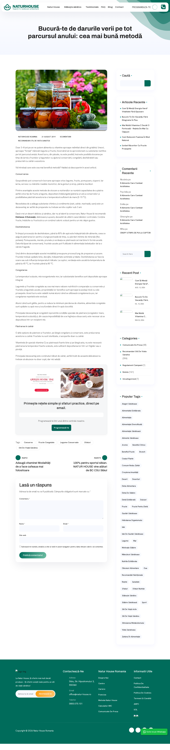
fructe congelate (46, 442)
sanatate (135, 582)
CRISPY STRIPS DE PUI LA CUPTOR (135, 232)
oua (145, 568)
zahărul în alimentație (131, 636)
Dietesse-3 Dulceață (25, 217)
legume (125, 541)
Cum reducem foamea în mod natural (136, 139)
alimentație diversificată (132, 424)
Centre (101, 683)
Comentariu (24, 499)
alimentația (126, 417)
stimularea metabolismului (133, 623)
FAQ (103, 7)
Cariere (101, 689)
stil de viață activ (129, 609)
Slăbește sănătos (72, 7)
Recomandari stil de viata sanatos (34, 141)
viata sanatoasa (128, 630)
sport (144, 602)
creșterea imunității (130, 472)
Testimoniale (92, 7)
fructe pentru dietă (140, 506)
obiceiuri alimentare (130, 568)
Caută (126, 75)
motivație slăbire (129, 547)
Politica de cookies (142, 692)
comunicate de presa (132, 345)
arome (125, 445)
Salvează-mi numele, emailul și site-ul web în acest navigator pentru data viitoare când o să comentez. (62, 547)
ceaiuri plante (127, 458)
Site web (22, 535)
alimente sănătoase (130, 438)
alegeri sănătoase (129, 404)
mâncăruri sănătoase (131, 554)
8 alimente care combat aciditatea (131, 185)
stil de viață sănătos (28, 447)
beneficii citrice (139, 445)
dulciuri (143, 500)
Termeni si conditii (142, 698)
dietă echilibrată (128, 500)
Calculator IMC (105, 706)
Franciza (102, 694)
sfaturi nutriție (139, 589)
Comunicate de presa (108, 711)
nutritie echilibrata (129, 561)
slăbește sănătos (129, 595)
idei (123, 527)
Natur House (53, 7)
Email (66, 524)
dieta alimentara (129, 486)
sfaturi (87, 442)
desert (124, 479)
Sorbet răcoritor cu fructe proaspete (134, 147)
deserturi (136, 479)
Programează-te (61, 427)
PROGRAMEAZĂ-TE (141, 7)
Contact (119, 7)
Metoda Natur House (107, 700)
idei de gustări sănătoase (132, 534)
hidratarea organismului (132, 520)
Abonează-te (45, 694)
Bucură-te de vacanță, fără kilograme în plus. (135, 118)
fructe (124, 506)
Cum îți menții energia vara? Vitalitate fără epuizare (134, 110)
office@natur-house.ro (80, 694)
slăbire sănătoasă (129, 602)
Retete (126, 372)
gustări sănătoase (129, 513)
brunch (142, 452)
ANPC (136, 704)
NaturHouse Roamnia (27, 137)
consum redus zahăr (131, 465)
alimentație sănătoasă (131, 431)
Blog (110, 7)
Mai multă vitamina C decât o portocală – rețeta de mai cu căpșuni (135, 128)
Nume (22, 524)
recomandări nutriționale (132, 575)
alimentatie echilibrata (131, 410)
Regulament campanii (132, 365)
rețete (124, 582)
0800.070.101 (76, 703)
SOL (135, 709)
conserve (28, 442)
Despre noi (103, 678)
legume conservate (69, 442)
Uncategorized (129, 379)
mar (135, 541)
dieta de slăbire (128, 493)
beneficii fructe (128, 452)
